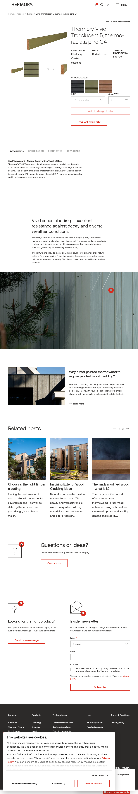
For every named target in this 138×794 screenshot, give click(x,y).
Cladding (36, 722)
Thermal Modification (63, 722)
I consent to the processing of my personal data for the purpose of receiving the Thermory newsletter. (102, 669)
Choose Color (79, 77)
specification (36, 151)
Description (17, 151)
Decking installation (62, 727)
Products (20, 13)
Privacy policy (117, 722)
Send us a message (27, 640)
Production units (95, 727)
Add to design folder (100, 111)
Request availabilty (89, 121)
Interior (35, 731)
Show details (98, 775)
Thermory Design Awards (116, 791)
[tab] (17, 151)
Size (73, 94)
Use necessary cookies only (24, 783)
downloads (73, 151)
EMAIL (73, 651)
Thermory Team (16, 727)
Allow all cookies (93, 783)
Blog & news (14, 731)
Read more (78, 403)
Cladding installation (62, 731)
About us (12, 722)
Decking (36, 727)
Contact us (54, 563)
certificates (55, 151)
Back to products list (120, 21)
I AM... (73, 638)
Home (11, 13)
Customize (57, 783)
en (108, 5)
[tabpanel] (27, 479)
